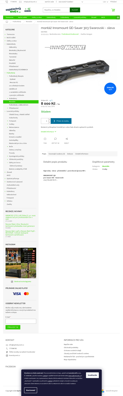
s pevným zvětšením (16, 95)
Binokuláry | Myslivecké (17, 50)
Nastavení (30, 390)
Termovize (11, 34)
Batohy (11, 134)
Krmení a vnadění (15, 137)
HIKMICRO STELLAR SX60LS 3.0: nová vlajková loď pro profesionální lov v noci (20, 217)
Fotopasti (12, 121)
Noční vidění (11, 37)
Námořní (12, 60)
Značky (9, 204)
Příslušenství (13, 66)
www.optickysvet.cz (74, 376)
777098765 (13, 348)
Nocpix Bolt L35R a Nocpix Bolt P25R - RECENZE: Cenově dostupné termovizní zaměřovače (21, 233)
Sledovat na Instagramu (22, 281)
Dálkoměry (13, 47)
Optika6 (12, 79)
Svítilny (11, 124)
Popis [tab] (44, 154)
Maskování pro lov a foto (18, 143)
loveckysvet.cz (14, 355)
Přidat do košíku (62, 121)
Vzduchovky (13, 118)
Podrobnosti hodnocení (70, 34)
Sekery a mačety (15, 150)
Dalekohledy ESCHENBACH (18, 70)
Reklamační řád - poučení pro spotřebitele (79, 356)
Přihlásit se (12, 327)
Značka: (86, 34)
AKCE (8, 175)
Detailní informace (47, 132)
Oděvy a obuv (12, 41)
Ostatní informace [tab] (81, 154)
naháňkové (13, 89)
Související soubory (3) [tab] (57, 154)
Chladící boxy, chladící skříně (19, 114)
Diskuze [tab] (70, 154)
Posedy (12, 153)
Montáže (12, 102)
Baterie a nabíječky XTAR (18, 169)
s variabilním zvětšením (17, 92)
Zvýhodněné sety (13, 185)
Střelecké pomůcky (16, 159)
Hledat (75, 10)
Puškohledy (11, 73)
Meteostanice (14, 127)
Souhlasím (92, 375)
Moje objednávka (70, 359)
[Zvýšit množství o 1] (49, 119)
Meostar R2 (14, 82)
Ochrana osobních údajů (72, 350)
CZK (104, 2)
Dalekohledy (11, 44)
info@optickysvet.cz (16, 345)
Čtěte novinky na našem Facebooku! (22, 352)
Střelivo (9, 201)
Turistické (12, 57)
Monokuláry (13, 53)
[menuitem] (9, 17)
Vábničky (12, 130)
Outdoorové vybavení (14, 182)
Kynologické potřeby (16, 156)
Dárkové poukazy (16, 166)
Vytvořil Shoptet (111, 391)
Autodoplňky (13, 140)
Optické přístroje (13, 178)
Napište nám (49, 2)
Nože (11, 146)
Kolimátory (13, 98)
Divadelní (12, 63)
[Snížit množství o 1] (49, 122)
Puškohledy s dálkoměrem (18, 105)
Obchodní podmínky (66, 2)
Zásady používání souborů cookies (76, 353)
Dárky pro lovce (14, 162)
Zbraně (9, 172)
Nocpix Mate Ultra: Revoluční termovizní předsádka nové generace (20, 225)
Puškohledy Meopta (16, 76)
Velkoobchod (11, 194)
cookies (45, 376)
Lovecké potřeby (13, 111)
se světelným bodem (16, 86)
